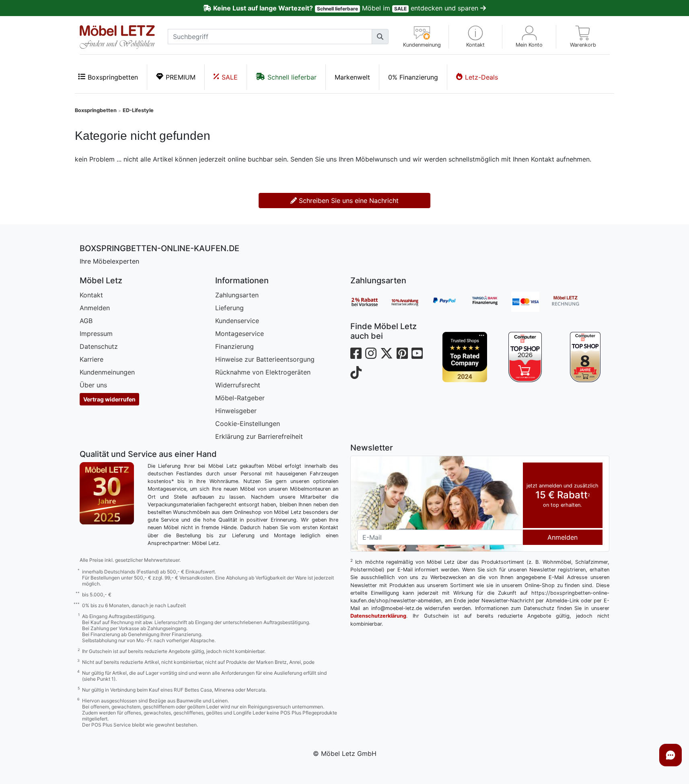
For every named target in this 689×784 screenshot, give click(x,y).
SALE (230, 77)
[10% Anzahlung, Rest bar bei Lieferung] (411, 302)
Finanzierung (234, 346)
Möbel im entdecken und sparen (346, 8)
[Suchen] (380, 36)
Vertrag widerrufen (109, 399)
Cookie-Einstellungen (247, 424)
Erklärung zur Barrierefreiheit (259, 436)
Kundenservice (237, 321)
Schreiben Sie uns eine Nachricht (348, 201)
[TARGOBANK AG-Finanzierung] (491, 302)
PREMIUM (180, 77)
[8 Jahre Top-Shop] (585, 356)
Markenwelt (352, 77)
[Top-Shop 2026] (525, 356)
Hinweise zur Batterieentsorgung (265, 359)
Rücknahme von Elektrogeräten (263, 372)
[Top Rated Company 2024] (465, 356)
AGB (86, 321)
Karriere (91, 359)
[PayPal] (451, 302)
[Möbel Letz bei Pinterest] (402, 353)
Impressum (96, 334)
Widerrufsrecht (237, 385)
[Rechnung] (571, 302)
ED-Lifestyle (138, 110)
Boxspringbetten (113, 77)
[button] (475, 37)
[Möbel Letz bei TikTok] (356, 373)
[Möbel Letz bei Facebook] (356, 353)
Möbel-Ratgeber (240, 398)
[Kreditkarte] (531, 302)
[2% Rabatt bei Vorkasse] (370, 302)
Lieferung (229, 308)
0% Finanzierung (413, 77)
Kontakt (91, 295)
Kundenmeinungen (107, 372)
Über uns (93, 385)
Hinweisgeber (236, 411)
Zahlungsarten (237, 295)
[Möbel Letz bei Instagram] (370, 353)
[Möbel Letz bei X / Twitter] (386, 353)
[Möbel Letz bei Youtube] (417, 353)
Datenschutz (99, 346)
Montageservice (239, 334)
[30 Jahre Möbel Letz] (107, 493)
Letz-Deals (481, 77)
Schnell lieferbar (292, 77)
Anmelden (95, 308)
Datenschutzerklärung (378, 616)
